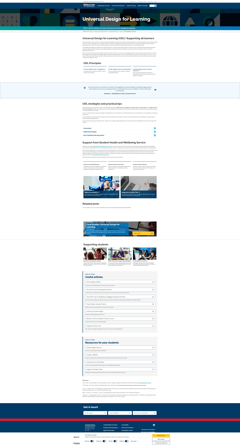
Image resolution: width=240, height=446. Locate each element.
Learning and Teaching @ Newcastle (93, 1)
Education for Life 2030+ (128, 28)
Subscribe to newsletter (141, 413)
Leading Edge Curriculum (103, 5)
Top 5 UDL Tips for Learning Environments (99, 289)
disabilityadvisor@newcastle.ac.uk (101, 154)
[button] (155, 128)
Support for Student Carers (94, 369)
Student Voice (133, 1)
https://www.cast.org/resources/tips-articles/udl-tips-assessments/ (132, 385)
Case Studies (150, 1)
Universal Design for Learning (130, 31)
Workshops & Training (142, 1)
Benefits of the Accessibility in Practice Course (100, 318)
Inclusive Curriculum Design (95, 311)
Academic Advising (131, 5)
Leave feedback (114, 413)
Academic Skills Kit (92, 355)
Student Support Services (94, 347)
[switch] (104, 441)
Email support (89, 413)
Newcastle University (88, 31)
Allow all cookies (161, 435)
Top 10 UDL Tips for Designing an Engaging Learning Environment (106, 297)
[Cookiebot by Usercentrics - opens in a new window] (76, 443)
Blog (156, 1)
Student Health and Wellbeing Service (101, 146)
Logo (89, 5)
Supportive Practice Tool (94, 326)
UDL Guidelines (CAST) (93, 282)
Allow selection (161, 439)
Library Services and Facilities (95, 362)
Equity (121, 31)
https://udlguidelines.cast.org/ (144, 383)
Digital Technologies (143, 5)
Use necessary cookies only (161, 442)
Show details (133, 441)
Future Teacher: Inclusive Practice (96, 304)
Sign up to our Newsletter (148, 432)
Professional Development (118, 5)
